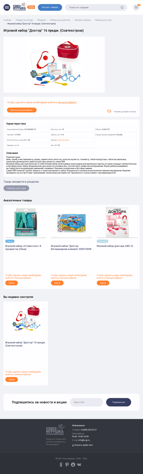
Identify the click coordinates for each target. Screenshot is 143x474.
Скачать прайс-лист (83, 445)
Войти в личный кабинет (21, 110)
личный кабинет (67, 102)
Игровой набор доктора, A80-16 (115, 245)
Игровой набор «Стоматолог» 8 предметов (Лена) (23, 247)
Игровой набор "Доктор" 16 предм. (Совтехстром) (25, 344)
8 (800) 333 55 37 (89, 430)
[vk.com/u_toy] (79, 465)
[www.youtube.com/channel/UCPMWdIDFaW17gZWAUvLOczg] (73, 465)
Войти (11, 283)
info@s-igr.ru (84, 440)
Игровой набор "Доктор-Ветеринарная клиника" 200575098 (71, 247)
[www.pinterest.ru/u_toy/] (61, 465)
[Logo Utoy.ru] (24, 6)
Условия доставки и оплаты (125, 111)
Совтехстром (63, 140)
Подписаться (119, 402)
